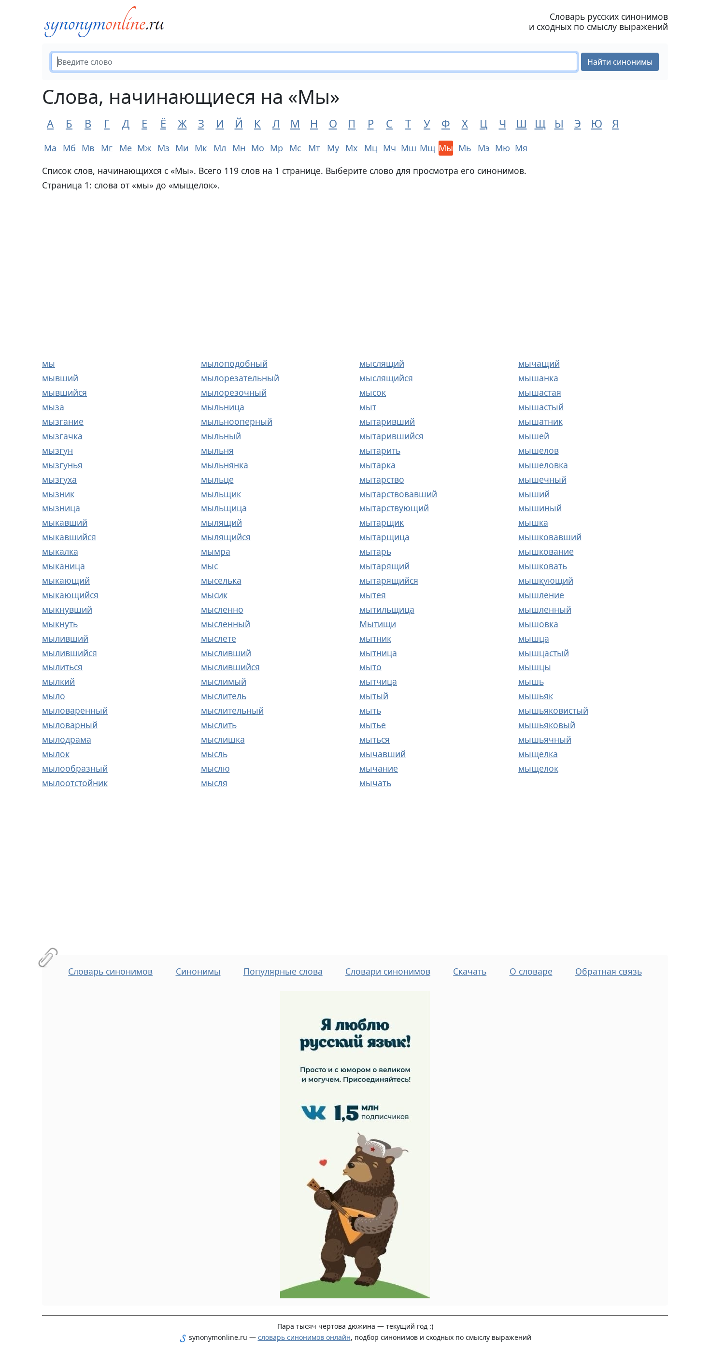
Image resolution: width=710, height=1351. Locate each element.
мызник (58, 494)
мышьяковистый (553, 710)
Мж (144, 148)
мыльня (217, 450)
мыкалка (60, 551)
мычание (378, 768)
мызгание (63, 421)
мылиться (62, 667)
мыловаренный (75, 710)
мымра (215, 551)
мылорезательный (240, 378)
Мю (502, 148)
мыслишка (223, 739)
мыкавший (64, 522)
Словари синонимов (387, 971)
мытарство (381, 479)
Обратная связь (608, 971)
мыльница (222, 407)
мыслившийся (230, 667)
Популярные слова (283, 971)
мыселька (221, 580)
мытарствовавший (398, 494)
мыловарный (70, 725)
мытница (378, 653)
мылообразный (75, 768)
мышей (533, 436)
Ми (182, 148)
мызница (61, 508)
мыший (534, 494)
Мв (88, 148)
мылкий (58, 681)
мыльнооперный (236, 421)
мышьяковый (546, 725)
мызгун (57, 450)
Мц (370, 148)
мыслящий (381, 363)
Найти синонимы (620, 62)
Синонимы (198, 971)
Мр (276, 148)
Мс (295, 148)
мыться (374, 739)
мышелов (538, 450)
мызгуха (59, 479)
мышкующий (545, 580)
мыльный (221, 436)
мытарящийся (388, 580)
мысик (214, 595)
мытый (373, 696)
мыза (53, 407)
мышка (533, 522)
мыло (53, 696)
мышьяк (535, 696)
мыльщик (221, 494)
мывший (60, 378)
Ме (125, 148)
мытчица (378, 681)
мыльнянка (224, 465)
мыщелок (538, 768)
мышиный (540, 508)
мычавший (382, 754)
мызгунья (62, 465)
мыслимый (223, 681)
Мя (521, 148)
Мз (163, 148)
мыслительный (232, 710)
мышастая (539, 392)
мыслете (218, 638)
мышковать (542, 566)
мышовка (538, 624)
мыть (370, 710)
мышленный (544, 609)
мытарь (375, 551)
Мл (219, 148)
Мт (314, 148)
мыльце (217, 479)
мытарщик (381, 522)
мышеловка (543, 465)
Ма (50, 148)
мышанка (538, 378)
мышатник (540, 421)
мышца (533, 638)
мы (48, 363)
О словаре (531, 971)
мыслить (219, 725)
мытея (372, 595)
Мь (464, 148)
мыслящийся (386, 378)
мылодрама (66, 739)
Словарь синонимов (110, 971)
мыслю (215, 768)
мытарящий (384, 566)
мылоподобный (234, 363)
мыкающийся (70, 595)
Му (333, 148)
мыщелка (538, 754)
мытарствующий (394, 508)
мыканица (63, 566)
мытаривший (387, 421)
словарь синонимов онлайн (304, 1337)
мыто (370, 667)
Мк (201, 148)
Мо (257, 148)
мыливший (65, 638)
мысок (372, 392)
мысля (214, 783)
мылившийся (69, 653)
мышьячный (544, 739)
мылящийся (226, 537)
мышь (531, 681)
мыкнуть (60, 624)
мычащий (539, 363)
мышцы (534, 667)
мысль (214, 754)
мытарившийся (391, 436)
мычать (375, 783)
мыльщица (224, 508)
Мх (351, 148)
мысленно (222, 609)
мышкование (546, 551)
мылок (56, 754)
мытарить (379, 450)
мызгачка (62, 436)
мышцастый (543, 653)
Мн (238, 148)
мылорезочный (234, 392)
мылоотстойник (75, 783)
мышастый (541, 407)
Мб (69, 148)
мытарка (377, 465)
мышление (541, 595)
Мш (408, 148)
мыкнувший (67, 609)
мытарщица (384, 537)
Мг (107, 148)
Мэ (484, 148)
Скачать (469, 971)
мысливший (226, 653)
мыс (209, 566)
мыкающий (66, 580)
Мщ (427, 148)
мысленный (225, 624)
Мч (389, 148)
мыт (367, 407)
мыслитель (223, 696)
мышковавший (550, 537)
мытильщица (386, 609)
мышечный (542, 479)
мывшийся (64, 392)
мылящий (221, 522)
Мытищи (377, 624)
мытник (375, 638)
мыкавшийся (69, 537)
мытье (372, 725)
